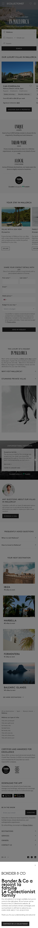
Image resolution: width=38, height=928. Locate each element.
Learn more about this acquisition (15, 910)
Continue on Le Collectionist (15, 924)
